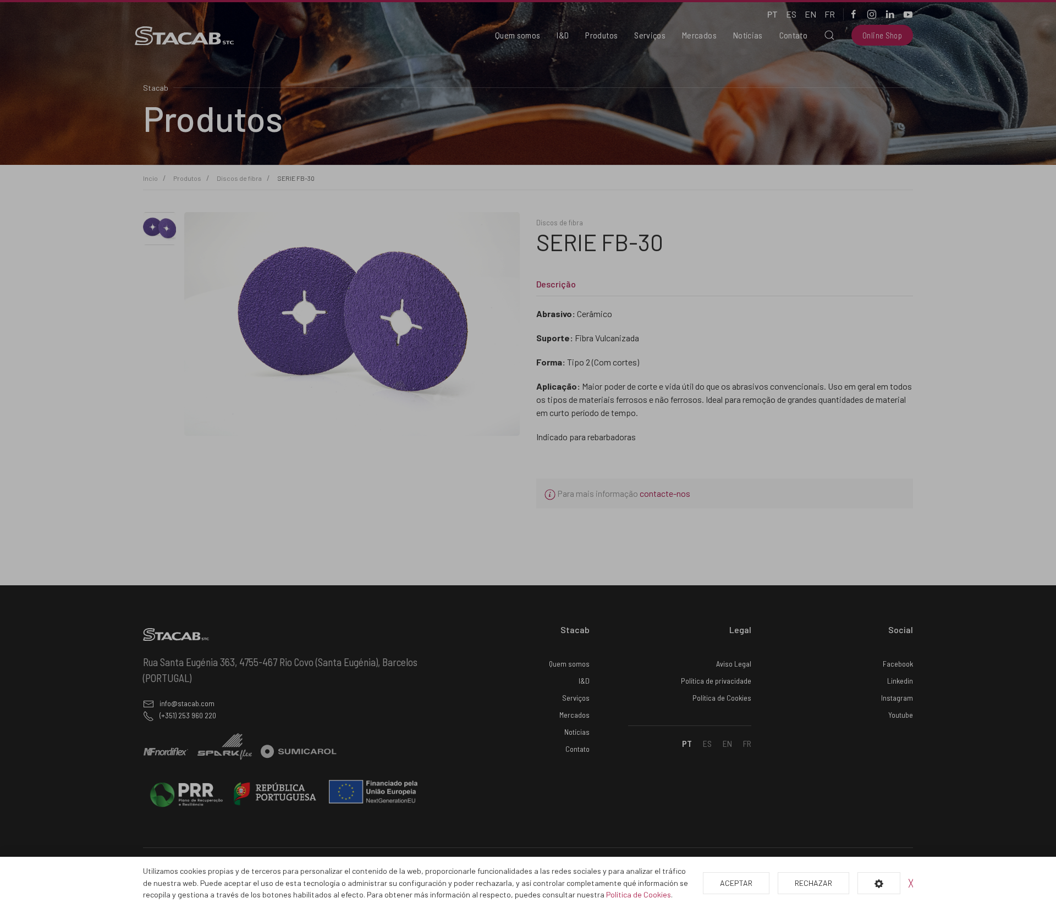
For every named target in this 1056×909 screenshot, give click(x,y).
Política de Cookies (638, 894)
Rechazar (813, 883)
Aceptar (736, 883)
